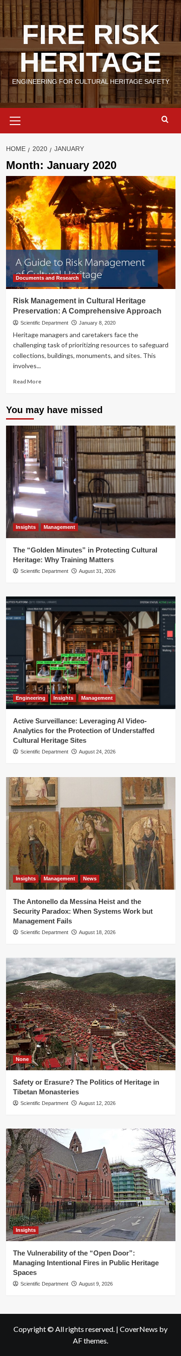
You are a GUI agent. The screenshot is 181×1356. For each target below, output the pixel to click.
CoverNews (139, 1329)
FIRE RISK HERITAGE (90, 48)
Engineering (30, 698)
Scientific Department (44, 323)
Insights (26, 527)
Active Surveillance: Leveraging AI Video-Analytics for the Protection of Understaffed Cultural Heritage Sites (84, 730)
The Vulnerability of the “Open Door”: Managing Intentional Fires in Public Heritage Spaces (86, 1262)
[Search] (165, 120)
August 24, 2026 (97, 751)
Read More (27, 381)
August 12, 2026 (97, 1103)
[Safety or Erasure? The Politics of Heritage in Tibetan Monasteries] (90, 1014)
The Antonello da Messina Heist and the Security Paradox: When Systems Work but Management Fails (83, 911)
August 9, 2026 (96, 1284)
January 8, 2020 (97, 323)
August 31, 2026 (97, 571)
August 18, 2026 (97, 932)
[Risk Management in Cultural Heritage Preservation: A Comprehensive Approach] (90, 232)
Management (59, 527)
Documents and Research (47, 278)
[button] (15, 119)
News (90, 878)
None (22, 1059)
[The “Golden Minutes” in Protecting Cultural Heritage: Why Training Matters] (90, 482)
